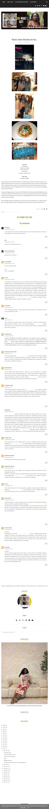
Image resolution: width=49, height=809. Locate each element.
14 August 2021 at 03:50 (9, 335)
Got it (28, 807)
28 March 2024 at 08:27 (9, 457)
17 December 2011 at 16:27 (10, 242)
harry (6, 318)
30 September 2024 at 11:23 (10, 499)
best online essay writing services (22, 297)
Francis (6, 277)
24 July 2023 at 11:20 (8, 369)
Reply (46, 236)
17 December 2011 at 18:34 (10, 252)
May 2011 (6, 776)
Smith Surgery (21, 311)
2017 (4, 737)
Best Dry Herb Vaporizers (23, 533)
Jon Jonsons (7, 305)
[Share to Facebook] (42, 209)
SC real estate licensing (16, 443)
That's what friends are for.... (10, 754)
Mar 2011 (6, 780)
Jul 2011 (5, 772)
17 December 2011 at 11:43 (10, 229)
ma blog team (8, 334)
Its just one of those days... (10, 756)
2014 (4, 742)
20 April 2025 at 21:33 (8, 529)
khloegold (7, 227)
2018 (4, 735)
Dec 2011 (6, 750)
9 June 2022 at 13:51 (8, 353)
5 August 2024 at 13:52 (9, 485)
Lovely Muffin (8, 261)
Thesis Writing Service (9, 414)
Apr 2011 (6, 778)
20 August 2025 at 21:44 (9, 548)
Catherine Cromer (9, 385)
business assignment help (22, 355)
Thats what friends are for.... (13, 212)
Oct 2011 (6, 766)
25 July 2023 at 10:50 (8, 387)
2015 (4, 741)
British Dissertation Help (11, 351)
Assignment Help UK (9, 455)
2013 (4, 744)
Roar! (5, 758)
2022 (4, 729)
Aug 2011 (6, 770)
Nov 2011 (6, 764)
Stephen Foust (8, 437)
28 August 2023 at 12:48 (9, 411)
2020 (4, 731)
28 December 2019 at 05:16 (10, 279)
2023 (4, 727)
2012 (4, 746)
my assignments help (25, 429)
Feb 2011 (6, 782)
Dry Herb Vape (8, 527)
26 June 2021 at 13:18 (8, 319)
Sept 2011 (6, 768)
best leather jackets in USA (16, 489)
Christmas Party (7, 752)
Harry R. (6, 483)
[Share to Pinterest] (47, 209)
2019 (4, 733)
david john (7, 547)
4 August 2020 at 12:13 (9, 307)
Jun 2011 (6, 774)
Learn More (23, 807)
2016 (4, 739)
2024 (4, 725)
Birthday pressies (8, 760)
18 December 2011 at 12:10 (10, 263)
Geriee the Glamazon (10, 251)
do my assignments (33, 377)
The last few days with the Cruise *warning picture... (15, 762)
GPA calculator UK (38, 324)
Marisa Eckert (8, 498)
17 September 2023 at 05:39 (10, 439)
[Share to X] (44, 209)
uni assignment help (30, 389)
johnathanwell (8, 367)
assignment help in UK (20, 475)
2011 (4, 748)
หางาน (9, 341)
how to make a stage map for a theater (36, 504)
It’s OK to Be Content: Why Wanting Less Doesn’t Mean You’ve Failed (24, 705)
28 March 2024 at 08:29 (9, 468)
